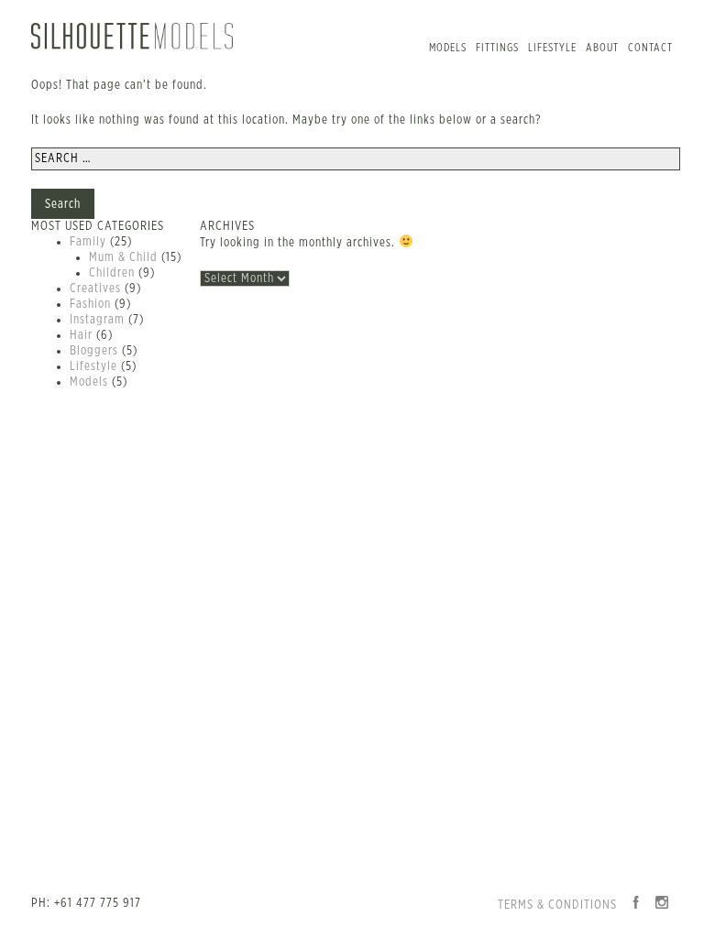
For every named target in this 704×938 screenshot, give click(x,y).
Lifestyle (552, 47)
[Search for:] (355, 158)
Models (448, 47)
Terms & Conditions (557, 905)
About (602, 47)
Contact (650, 47)
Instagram (97, 319)
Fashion (90, 304)
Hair (81, 335)
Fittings (497, 47)
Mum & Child (123, 257)
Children (112, 273)
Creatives (95, 288)
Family (88, 241)
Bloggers (94, 350)
